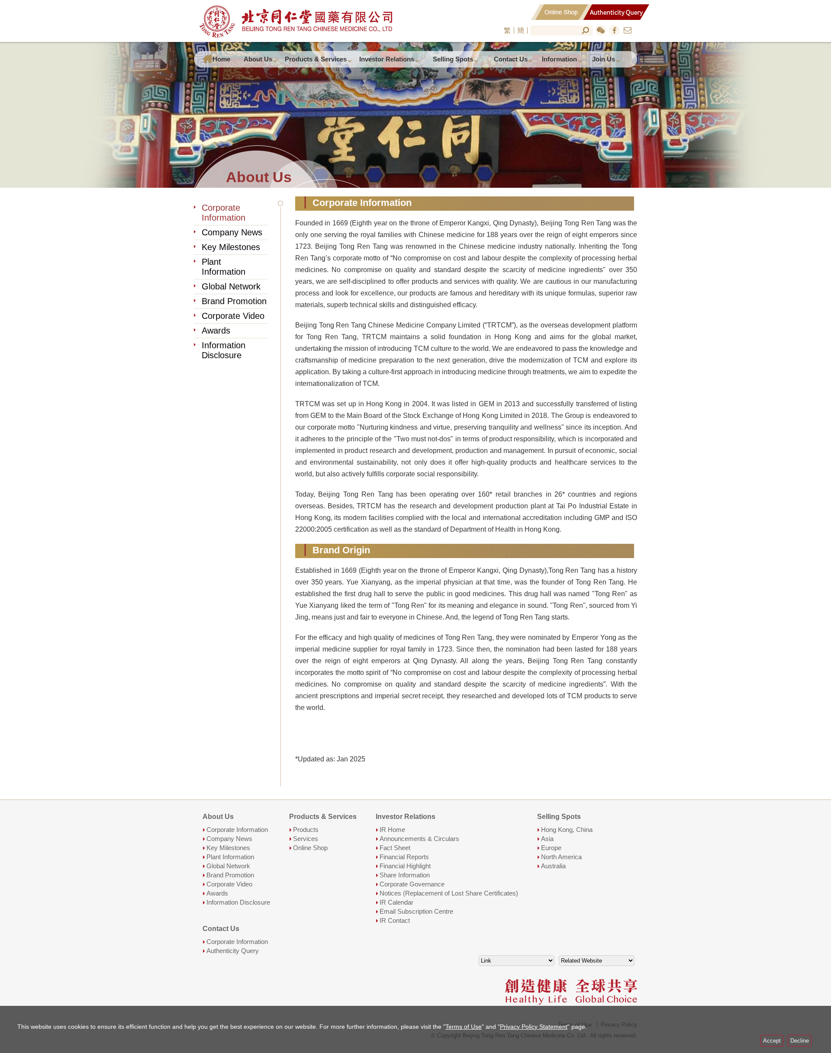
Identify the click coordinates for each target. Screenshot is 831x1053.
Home (221, 59)
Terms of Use (463, 1026)
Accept (772, 1040)
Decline (799, 1040)
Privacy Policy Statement (533, 1026)
